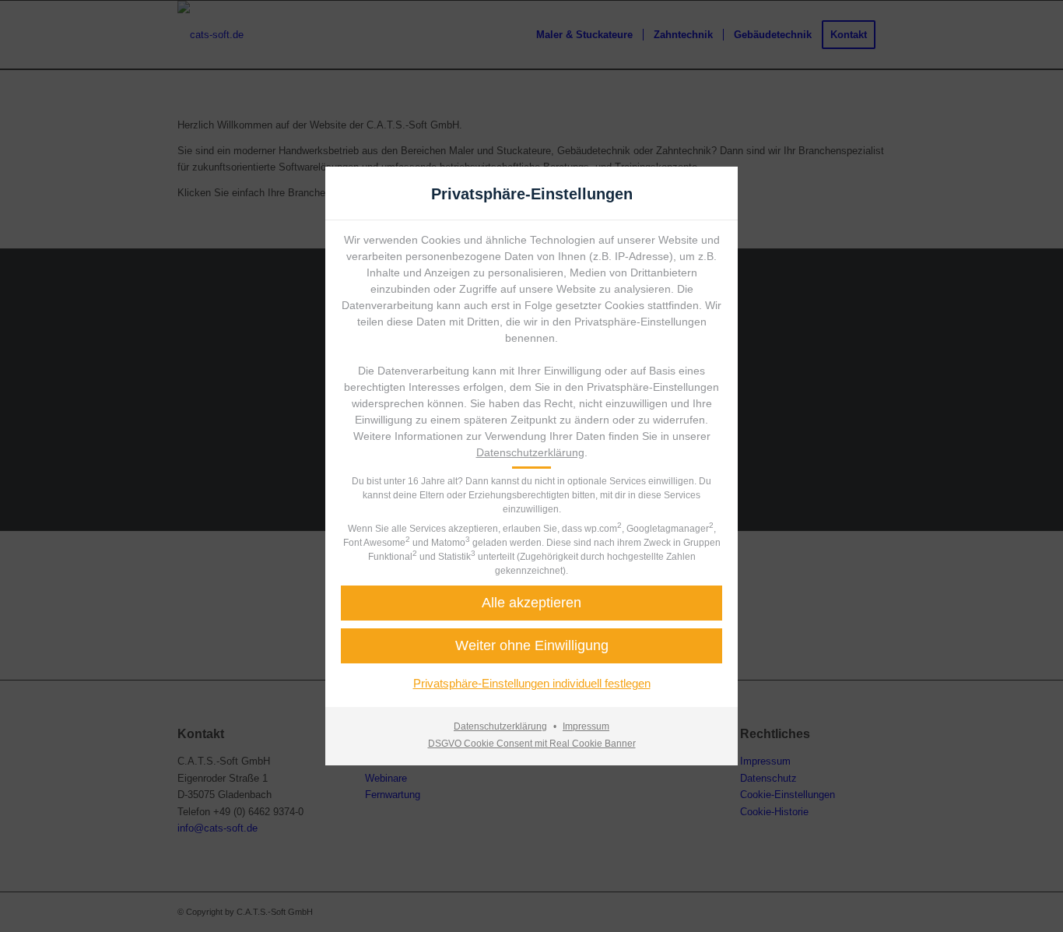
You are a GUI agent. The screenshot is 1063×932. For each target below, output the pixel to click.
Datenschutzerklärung (530, 452)
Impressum (586, 726)
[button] (531, 645)
